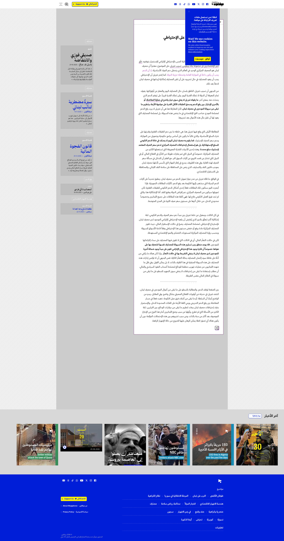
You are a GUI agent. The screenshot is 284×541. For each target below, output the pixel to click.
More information (195, 52)
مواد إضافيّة (256, 416)
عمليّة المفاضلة (153, 100)
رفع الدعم (88, 179)
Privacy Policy (68, 512)
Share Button (217, 328)
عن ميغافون (83, 505)
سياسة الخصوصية (82, 512)
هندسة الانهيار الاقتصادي (82, 199)
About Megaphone (70, 506)
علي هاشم (213, 31)
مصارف (89, 41)
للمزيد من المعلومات (205, 32)
